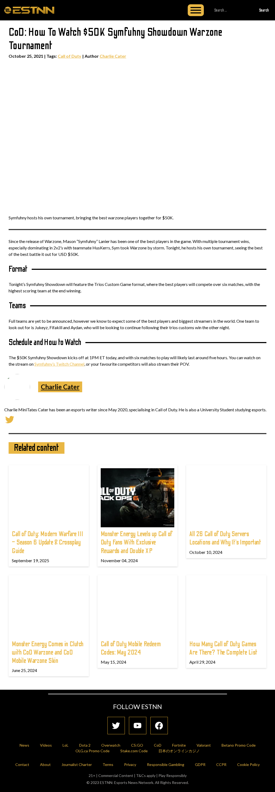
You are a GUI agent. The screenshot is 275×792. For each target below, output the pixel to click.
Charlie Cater (113, 56)
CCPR (221, 764)
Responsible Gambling (165, 764)
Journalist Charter (76, 764)
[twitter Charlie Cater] (9, 419)
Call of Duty (69, 56)
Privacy (130, 764)
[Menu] (196, 10)
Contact (22, 764)
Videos (46, 745)
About (45, 764)
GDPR (200, 764)
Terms (108, 764)
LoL (65, 745)
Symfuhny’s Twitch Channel (59, 363)
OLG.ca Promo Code (92, 751)
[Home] (29, 10)
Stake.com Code (134, 751)
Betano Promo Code (239, 745)
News (24, 745)
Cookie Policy (248, 764)
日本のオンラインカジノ (179, 751)
